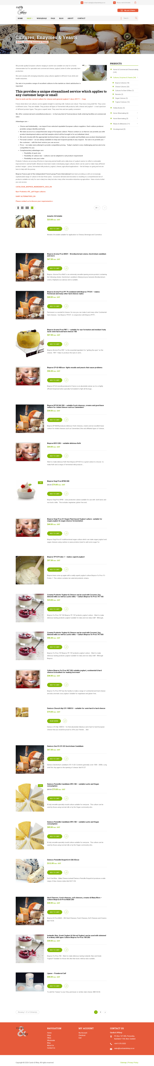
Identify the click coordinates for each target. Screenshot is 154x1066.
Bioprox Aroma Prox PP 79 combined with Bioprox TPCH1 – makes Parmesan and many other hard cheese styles (73, 293)
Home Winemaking (119, 113)
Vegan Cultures (120, 98)
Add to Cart (55, 229)
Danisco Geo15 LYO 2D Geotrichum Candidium (65, 746)
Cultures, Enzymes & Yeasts (123, 77)
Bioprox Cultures (120, 83)
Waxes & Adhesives (120, 124)
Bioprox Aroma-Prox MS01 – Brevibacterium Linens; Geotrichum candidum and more (76, 255)
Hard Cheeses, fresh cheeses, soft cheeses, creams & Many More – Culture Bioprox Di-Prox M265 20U (74, 899)
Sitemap (123, 1063)
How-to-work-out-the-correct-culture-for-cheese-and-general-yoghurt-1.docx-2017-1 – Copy (51, 99)
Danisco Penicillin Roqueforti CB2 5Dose (63, 860)
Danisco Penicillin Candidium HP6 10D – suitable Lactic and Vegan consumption (73, 785)
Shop (49, 1035)
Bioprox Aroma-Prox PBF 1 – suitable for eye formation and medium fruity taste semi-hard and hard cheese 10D (76, 331)
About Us (50, 1045)
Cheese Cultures (120, 87)
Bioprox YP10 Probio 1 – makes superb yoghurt (66, 557)
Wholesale (51, 1040)
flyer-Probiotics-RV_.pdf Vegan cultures (31, 192)
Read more (54, 721)
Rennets (118, 94)
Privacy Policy (133, 1063)
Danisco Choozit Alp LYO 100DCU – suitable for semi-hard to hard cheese (76, 708)
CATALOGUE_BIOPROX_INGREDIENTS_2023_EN (34, 187)
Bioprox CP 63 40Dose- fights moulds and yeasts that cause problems (74, 368)
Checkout (82, 1035)
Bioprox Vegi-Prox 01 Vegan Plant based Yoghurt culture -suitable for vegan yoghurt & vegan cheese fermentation (74, 520)
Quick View (66, 229)
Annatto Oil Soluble (54, 216)
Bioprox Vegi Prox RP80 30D (58, 481)
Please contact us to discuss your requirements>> (34, 201)
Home (19, 42)
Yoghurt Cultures (120, 102)
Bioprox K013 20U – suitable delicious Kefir (64, 443)
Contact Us (51, 1048)
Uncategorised (118, 129)
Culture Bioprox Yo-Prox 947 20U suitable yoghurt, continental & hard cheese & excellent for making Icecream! (74, 671)
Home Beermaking (119, 118)
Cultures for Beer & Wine (123, 90)
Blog (48, 1043)
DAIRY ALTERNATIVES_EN (25, 196)
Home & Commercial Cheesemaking (125, 69)
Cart (80, 1038)
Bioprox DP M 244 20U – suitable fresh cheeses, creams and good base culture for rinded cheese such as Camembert (75, 406)
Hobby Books (117, 108)
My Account (83, 1033)
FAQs (49, 1038)
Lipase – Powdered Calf (56, 973)
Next (105, 1012)
